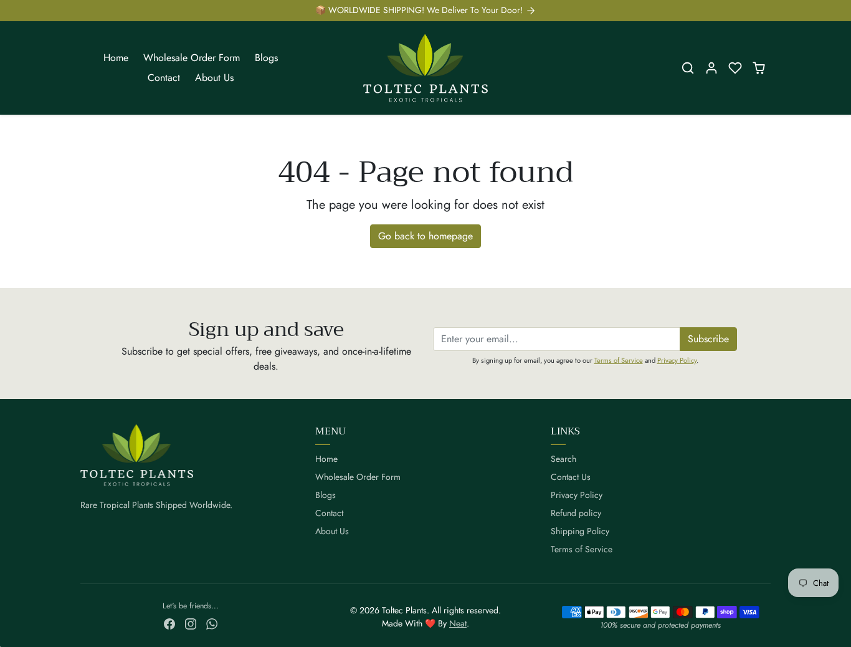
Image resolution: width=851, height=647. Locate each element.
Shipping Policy (580, 531)
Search (563, 459)
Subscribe (708, 339)
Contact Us (571, 477)
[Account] (711, 68)
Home (115, 57)
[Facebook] (169, 623)
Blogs (266, 57)
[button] (688, 68)
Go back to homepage (425, 236)
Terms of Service (618, 360)
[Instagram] (190, 623)
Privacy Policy (676, 360)
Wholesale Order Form (191, 57)
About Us (214, 77)
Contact (164, 77)
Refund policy (576, 513)
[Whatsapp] (211, 623)
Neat (458, 623)
